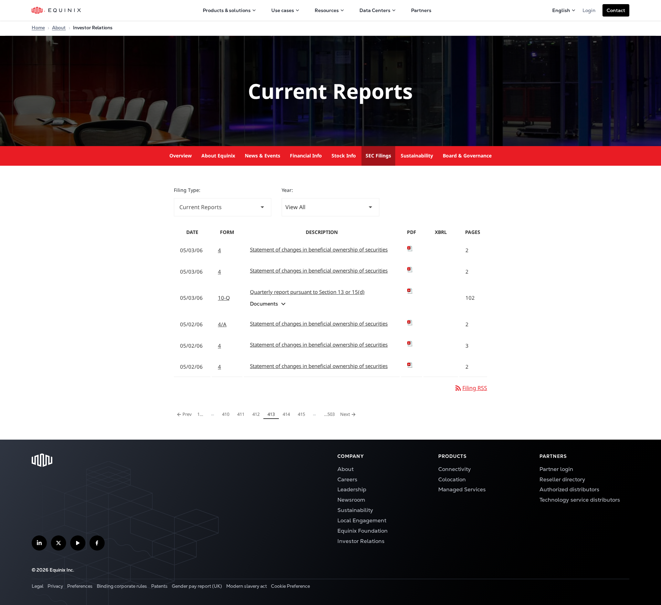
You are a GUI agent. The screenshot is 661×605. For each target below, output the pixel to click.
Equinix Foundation (362, 530)
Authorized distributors (569, 489)
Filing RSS (470, 388)
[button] (615, 10)
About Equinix (218, 155)
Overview (180, 155)
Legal (37, 586)
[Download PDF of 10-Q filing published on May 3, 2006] (411, 291)
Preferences (80, 586)
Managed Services (462, 489)
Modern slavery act (246, 586)
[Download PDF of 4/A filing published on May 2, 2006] (411, 322)
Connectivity (454, 469)
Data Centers (374, 10)
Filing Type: (187, 190)
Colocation (452, 479)
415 (302, 414)
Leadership (351, 489)
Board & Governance (467, 155)
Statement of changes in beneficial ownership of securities (319, 249)
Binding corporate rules (122, 586)
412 (257, 414)
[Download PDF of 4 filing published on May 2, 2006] (411, 343)
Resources (327, 10)
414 (287, 414)
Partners (421, 10)
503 (329, 414)
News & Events (262, 155)
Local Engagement (361, 520)
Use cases (282, 10)
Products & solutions (227, 10)
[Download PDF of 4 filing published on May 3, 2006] (411, 248)
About (59, 28)
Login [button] (589, 10)
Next (349, 413)
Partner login (556, 469)
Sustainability (417, 155)
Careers (347, 479)
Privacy (55, 586)
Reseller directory (562, 479)
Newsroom (351, 499)
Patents (159, 586)
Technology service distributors (579, 499)
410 (227, 414)
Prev (184, 413)
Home (38, 28)
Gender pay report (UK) (197, 586)
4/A (222, 324)
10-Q (224, 297)
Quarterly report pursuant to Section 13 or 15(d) (307, 291)
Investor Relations (361, 541)
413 (272, 414)
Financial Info (306, 155)
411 (242, 414)
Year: (287, 190)
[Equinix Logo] (57, 10)
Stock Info (344, 155)
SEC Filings (378, 155)
